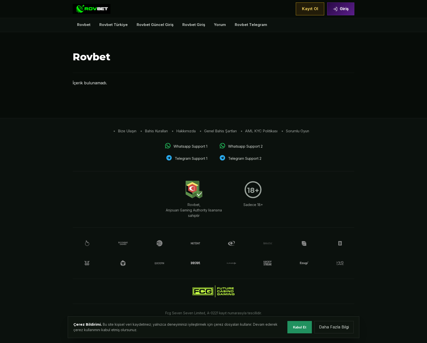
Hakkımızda (186, 131)
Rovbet (83, 24)
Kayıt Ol (310, 8)
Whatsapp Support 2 (245, 146)
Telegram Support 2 (244, 158)
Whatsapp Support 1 (190, 146)
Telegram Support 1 (191, 158)
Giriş (344, 8)
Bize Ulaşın (127, 131)
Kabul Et (299, 327)
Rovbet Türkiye (113, 24)
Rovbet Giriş (193, 24)
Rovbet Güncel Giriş (155, 24)
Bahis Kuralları (156, 131)
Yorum (220, 24)
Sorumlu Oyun (297, 131)
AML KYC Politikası (261, 131)
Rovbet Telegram (251, 24)
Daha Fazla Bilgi (334, 326)
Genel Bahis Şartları (220, 131)
